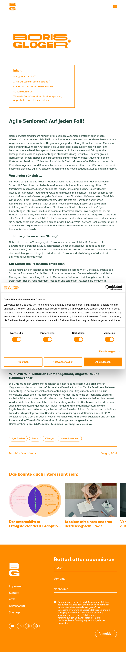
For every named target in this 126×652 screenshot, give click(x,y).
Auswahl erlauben (63, 361)
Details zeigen (107, 351)
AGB (12, 599)
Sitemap (14, 612)
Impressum (16, 586)
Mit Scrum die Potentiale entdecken (33, 86)
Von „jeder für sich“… (25, 76)
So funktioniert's (22, 91)
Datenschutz (17, 606)
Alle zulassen (103, 361)
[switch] (47, 339)
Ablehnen (23, 361)
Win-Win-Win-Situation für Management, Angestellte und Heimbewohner (37, 98)
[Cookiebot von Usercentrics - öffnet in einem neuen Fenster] (108, 287)
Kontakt (14, 592)
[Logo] (25, 6)
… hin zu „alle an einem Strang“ (31, 81)
